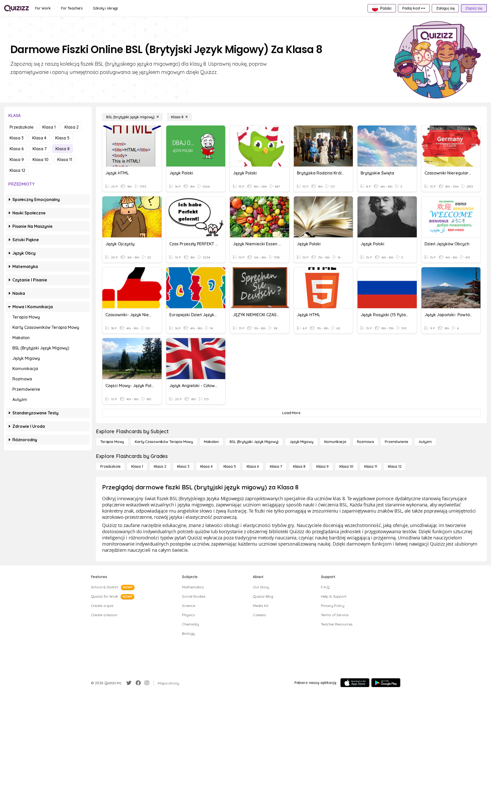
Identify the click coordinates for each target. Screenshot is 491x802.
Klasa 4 (39, 137)
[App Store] (354, 682)
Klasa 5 (62, 137)
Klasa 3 (16, 137)
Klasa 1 (49, 127)
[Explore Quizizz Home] (16, 8)
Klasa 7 (39, 148)
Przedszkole (22, 127)
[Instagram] (147, 683)
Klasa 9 (17, 159)
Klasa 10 (40, 159)
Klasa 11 (64, 159)
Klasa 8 (62, 148)
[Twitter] (128, 683)
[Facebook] (138, 683)
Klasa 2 (71, 127)
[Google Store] (385, 682)
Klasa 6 (17, 148)
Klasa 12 (17, 170)
